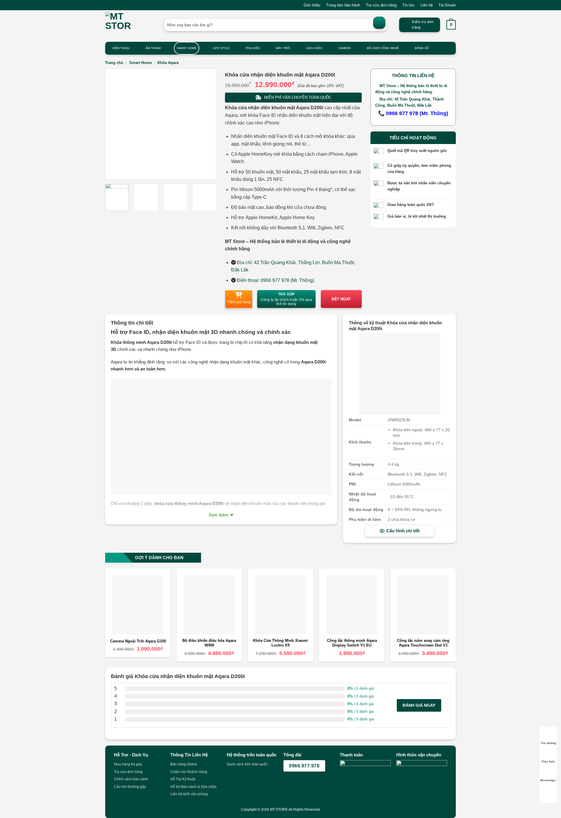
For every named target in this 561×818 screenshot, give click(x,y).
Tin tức (408, 5)
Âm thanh (153, 48)
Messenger (548, 780)
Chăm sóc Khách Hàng (188, 772)
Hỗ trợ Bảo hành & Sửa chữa (193, 787)
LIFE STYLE (221, 48)
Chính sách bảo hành (131, 779)
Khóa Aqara (168, 62)
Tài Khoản (447, 5)
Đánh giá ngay (419, 705)
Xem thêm (218, 514)
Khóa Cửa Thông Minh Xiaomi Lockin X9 (280, 643)
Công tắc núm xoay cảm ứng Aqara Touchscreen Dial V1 (423, 643)
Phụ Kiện (253, 48)
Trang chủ (114, 62)
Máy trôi (283, 48)
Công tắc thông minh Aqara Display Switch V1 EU (352, 643)
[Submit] (379, 23)
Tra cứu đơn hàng (381, 5)
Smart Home (187, 48)
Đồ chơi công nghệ (383, 48)
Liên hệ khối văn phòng (189, 794)
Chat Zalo (548, 761)
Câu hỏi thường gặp (130, 787)
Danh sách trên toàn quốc (247, 764)
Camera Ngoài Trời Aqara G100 (138, 641)
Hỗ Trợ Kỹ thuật (182, 779)
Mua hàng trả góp (128, 764)
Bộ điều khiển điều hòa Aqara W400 (209, 643)
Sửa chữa (314, 48)
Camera (344, 48)
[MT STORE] (130, 24)
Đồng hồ (422, 48)
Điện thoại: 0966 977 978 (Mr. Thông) (275, 280)
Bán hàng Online (183, 764)
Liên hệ (426, 5)
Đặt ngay (341, 299)
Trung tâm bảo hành (343, 5)
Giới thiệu (312, 5)
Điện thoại (120, 48)
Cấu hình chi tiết (403, 530)
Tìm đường (548, 743)
